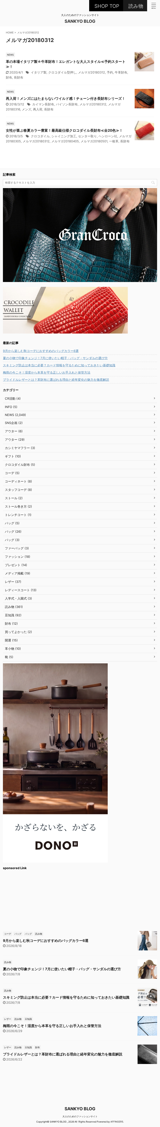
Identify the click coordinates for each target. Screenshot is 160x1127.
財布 (9, 77)
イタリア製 (38, 72)
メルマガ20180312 (91, 72)
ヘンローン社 (108, 136)
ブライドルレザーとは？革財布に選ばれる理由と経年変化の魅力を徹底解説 (56, 380)
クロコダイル (40, 136)
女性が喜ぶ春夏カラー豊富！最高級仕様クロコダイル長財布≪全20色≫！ (64, 130)
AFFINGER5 (116, 1121)
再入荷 (37, 109)
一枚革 (113, 141)
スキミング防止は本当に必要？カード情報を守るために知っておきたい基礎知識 (59, 365)
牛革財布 (121, 72)
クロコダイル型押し (62, 72)
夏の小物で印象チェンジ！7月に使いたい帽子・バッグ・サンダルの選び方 (55, 358)
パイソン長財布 (67, 104)
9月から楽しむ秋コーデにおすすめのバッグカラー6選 (41, 351)
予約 (110, 72)
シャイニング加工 (63, 136)
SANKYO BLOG (80, 21)
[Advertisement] (80, 900)
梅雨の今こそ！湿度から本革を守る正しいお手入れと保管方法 (46, 372)
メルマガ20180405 (65, 141)
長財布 (18, 77)
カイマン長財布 (43, 104)
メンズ (26, 109)
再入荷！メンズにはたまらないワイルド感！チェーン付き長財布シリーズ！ (65, 98)
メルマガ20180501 (94, 141)
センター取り (87, 136)
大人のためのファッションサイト (80, 1116)
